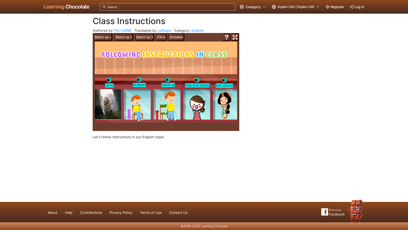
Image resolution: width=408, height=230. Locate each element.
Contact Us (178, 212)
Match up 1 (103, 37)
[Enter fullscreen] (235, 37)
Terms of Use (151, 212)
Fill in (161, 37)
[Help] (226, 37)
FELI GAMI (123, 30)
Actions (197, 30)
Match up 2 (124, 37)
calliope (164, 30)
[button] (109, 80)
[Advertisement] (63, 84)
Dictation (176, 37)
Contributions (91, 212)
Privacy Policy (121, 212)
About (52, 212)
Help (68, 212)
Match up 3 (144, 37)
